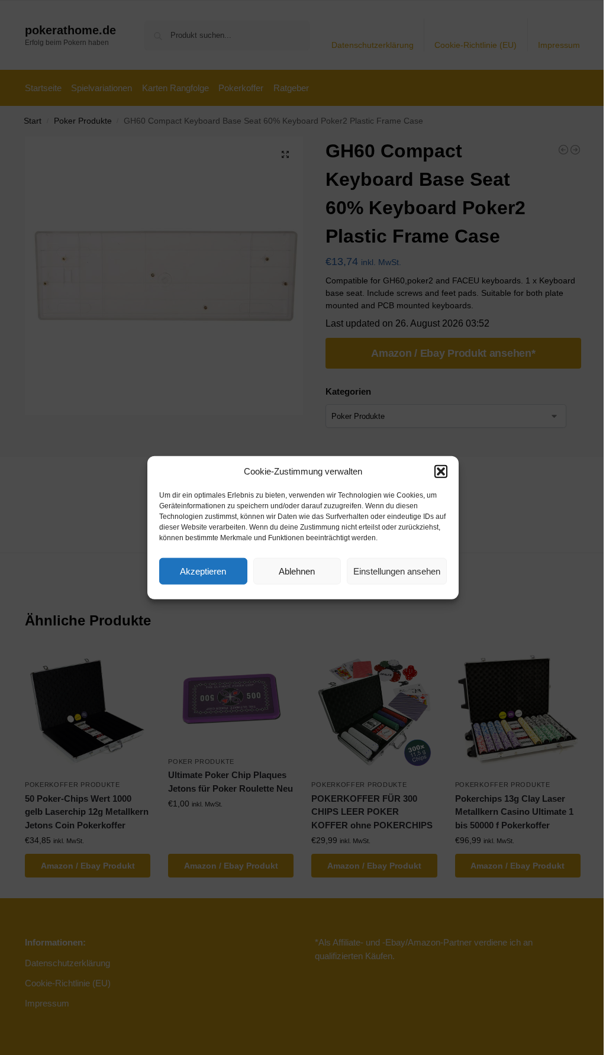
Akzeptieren (203, 571)
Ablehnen (297, 571)
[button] (441, 472)
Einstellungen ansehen (396, 571)
